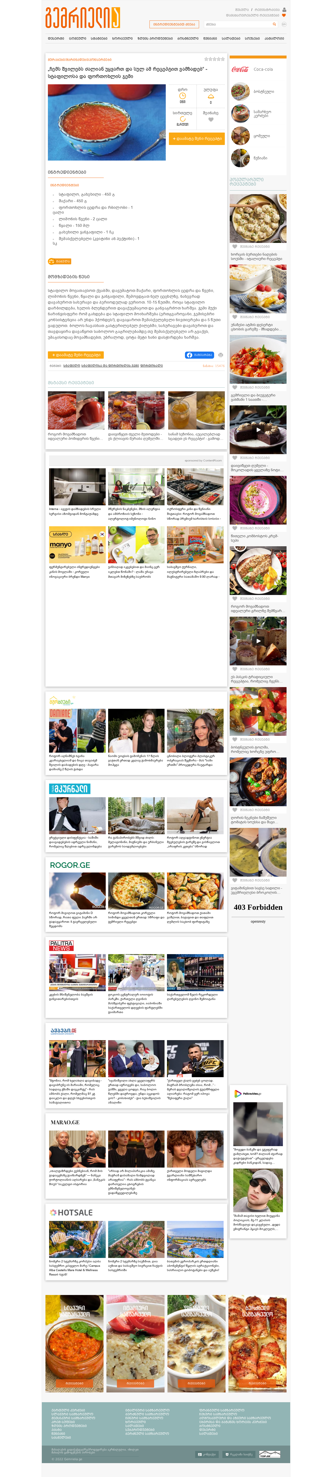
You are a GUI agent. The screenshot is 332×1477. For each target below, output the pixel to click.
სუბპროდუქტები (140, 1429)
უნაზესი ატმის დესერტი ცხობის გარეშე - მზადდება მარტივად (255, 329)
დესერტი (207, 1429)
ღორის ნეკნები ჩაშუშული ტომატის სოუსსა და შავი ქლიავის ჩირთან (254, 822)
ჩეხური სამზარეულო (218, 1414)
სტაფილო (71, 365)
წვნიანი (58, 1433)
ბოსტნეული (209, 1426)
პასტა (57, 1429)
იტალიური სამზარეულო (147, 1410)
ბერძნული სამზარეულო (147, 1414)
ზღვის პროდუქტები (69, 1426)
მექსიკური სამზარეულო (73, 1418)
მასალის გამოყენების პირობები (73, 1452)
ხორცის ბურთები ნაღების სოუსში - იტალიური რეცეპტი (256, 256)
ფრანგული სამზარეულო (222, 1410)
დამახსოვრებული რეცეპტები (252, 15)
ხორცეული (135, 1422)
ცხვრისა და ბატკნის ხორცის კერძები (233, 1422)
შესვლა (242, 9)
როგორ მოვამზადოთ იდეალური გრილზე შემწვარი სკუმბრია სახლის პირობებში (257, 611)
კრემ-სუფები (63, 1422)
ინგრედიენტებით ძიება (174, 24)
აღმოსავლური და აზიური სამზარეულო (235, 1418)
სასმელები (61, 1437)
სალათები (134, 1426)
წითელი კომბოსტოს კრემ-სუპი (254, 538)
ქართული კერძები (68, 1410)
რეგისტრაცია (267, 9)
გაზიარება (203, 355)
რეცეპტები (74, 1383)
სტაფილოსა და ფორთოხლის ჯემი (110, 365)
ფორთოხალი (151, 365)
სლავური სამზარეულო (72, 1414)
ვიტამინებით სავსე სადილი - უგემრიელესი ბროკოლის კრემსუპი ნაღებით (256, 892)
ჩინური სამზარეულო (144, 1418)
